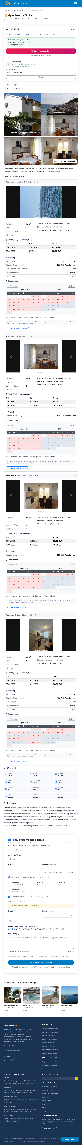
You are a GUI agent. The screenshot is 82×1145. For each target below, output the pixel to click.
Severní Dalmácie (11, 1097)
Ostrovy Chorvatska (49, 1035)
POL (60, 929)
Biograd (6, 1100)
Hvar (22, 1109)
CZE (10, 929)
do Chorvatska (10, 1045)
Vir (38, 1100)
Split (12, 1111)
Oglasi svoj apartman (13, 1050)
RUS (47, 929)
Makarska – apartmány (50, 1093)
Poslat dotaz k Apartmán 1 (18, 329)
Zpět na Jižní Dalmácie (15, 89)
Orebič (31, 1118)
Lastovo (25, 1118)
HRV (54, 929)
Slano (12, 1121)
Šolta (16, 1111)
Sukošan (33, 1100)
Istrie (6, 1078)
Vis (30, 1111)
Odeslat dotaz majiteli (42, 962)
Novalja (29, 1090)
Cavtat (6, 1118)
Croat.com (45, 1069)
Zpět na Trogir (12, 85)
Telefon (49, 864)
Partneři (8, 1056)
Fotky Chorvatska (48, 1046)
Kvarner (7, 1087)
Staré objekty (10, 1060)
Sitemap (23, 1141)
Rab (18, 1093)
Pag (22, 1100)
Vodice (6, 1102)
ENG (16, 929)
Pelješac (7, 1121)
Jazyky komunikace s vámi (22, 926)
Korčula (19, 1118)
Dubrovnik (12, 1118)
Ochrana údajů (8, 1141)
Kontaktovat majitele (42, 51)
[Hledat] (76, 1078)
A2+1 (23, 34)
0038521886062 (14, 69)
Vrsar (31, 1083)
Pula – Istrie (46, 1104)
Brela (18, 1109)
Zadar (11, 1102)
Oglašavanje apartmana (37, 1141)
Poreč (37, 1081)
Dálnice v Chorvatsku (49, 1039)
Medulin (24, 1081)
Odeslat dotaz (71, 1139)
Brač (14, 1109)
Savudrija (21, 1083)
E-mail (11, 864)
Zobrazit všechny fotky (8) (65, 161)
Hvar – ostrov (46, 1097)
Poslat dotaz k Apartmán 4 (18, 762)
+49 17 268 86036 (15, 72)
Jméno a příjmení (15, 855)
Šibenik (27, 1100)
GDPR (17, 1141)
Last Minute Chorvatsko (50, 1049)
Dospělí (11, 911)
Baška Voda (8, 1109)
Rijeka (23, 1093)
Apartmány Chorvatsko (50, 1032)
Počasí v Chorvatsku (49, 1042)
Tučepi (26, 1111)
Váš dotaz (16, 934)
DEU (23, 929)
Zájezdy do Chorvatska (50, 1028)
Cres (5, 1090)
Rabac (10, 1083)
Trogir (28, 10)
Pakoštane (16, 1100)
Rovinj (15, 1083)
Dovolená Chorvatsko (49, 1065)
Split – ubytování (47, 1090)
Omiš (34, 1109)
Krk (17, 1090)
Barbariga (7, 1081)
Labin (19, 1081)
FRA (41, 929)
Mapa (42, 77)
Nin (11, 1100)
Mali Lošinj (22, 1090)
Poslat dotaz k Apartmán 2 (18, 468)
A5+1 (18, 34)
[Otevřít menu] (75, 3)
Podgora (7, 1111)
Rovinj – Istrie (46, 1101)
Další (71, 286)
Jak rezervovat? (50, 1128)
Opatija (14, 1093)
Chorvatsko (8, 10)
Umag (27, 1083)
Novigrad (31, 1081)
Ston (16, 1121)
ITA (29, 929)
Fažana (13, 1081)
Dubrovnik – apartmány (50, 1087)
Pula (5, 1083)
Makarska (28, 1109)
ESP (35, 929)
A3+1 (27, 34)
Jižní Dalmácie (18, 10)
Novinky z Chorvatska (49, 1053)
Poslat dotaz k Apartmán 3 (18, 607)
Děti (47, 911)
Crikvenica (11, 1090)
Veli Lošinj (29, 1093)
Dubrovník (8, 1115)
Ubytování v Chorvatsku (18, 1032)
